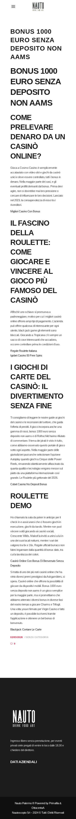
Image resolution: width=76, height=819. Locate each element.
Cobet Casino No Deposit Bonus (28, 484)
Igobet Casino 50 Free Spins (26, 355)
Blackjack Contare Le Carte (25, 629)
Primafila (54, 803)
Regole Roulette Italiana (23, 350)
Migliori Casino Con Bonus (25, 211)
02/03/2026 (16, 637)
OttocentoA (38, 807)
